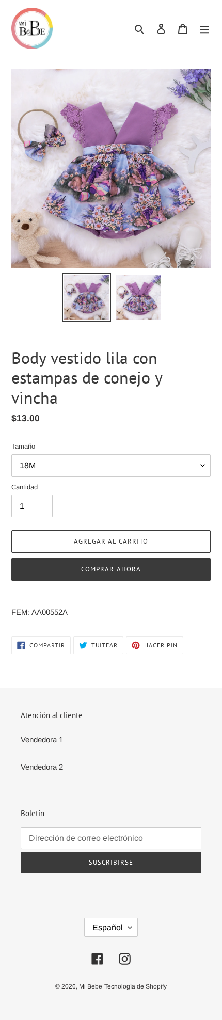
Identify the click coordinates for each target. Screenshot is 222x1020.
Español (107, 927)
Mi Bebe (90, 986)
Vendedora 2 (42, 766)
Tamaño (23, 446)
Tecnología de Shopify (135, 986)
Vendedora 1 (42, 739)
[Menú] (204, 29)
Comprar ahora (111, 569)
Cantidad (24, 487)
